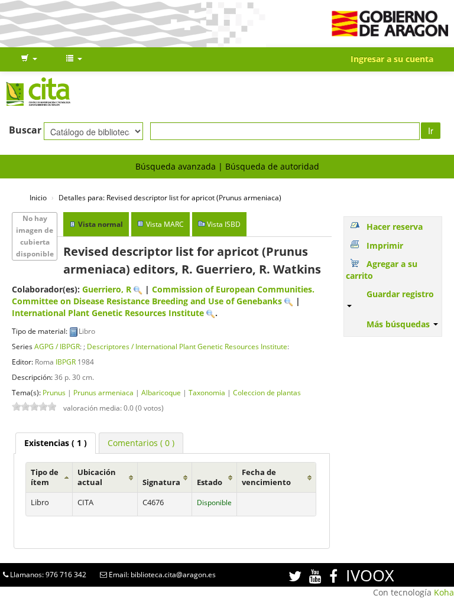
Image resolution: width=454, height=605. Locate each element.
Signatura (161, 482)
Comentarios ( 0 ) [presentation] (141, 442)
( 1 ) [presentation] (55, 442)
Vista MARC (165, 224)
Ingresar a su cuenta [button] (392, 58)
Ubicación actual (96, 477)
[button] (29, 59)
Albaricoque (161, 392)
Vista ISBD (224, 224)
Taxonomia (207, 392)
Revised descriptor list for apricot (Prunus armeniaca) (170, 197)
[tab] (55, 443)
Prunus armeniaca (103, 392)
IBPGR (66, 361)
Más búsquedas (399, 324)
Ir (430, 130)
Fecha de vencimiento (266, 477)
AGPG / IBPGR (57, 346)
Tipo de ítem (45, 477)
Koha (444, 592)
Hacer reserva (395, 226)
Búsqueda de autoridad (272, 166)
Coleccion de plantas (267, 392)
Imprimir (385, 245)
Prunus (54, 392)
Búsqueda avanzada (175, 166)
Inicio (38, 197)
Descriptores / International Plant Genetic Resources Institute (187, 346)
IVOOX (370, 575)
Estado (209, 482)
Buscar (25, 130)
